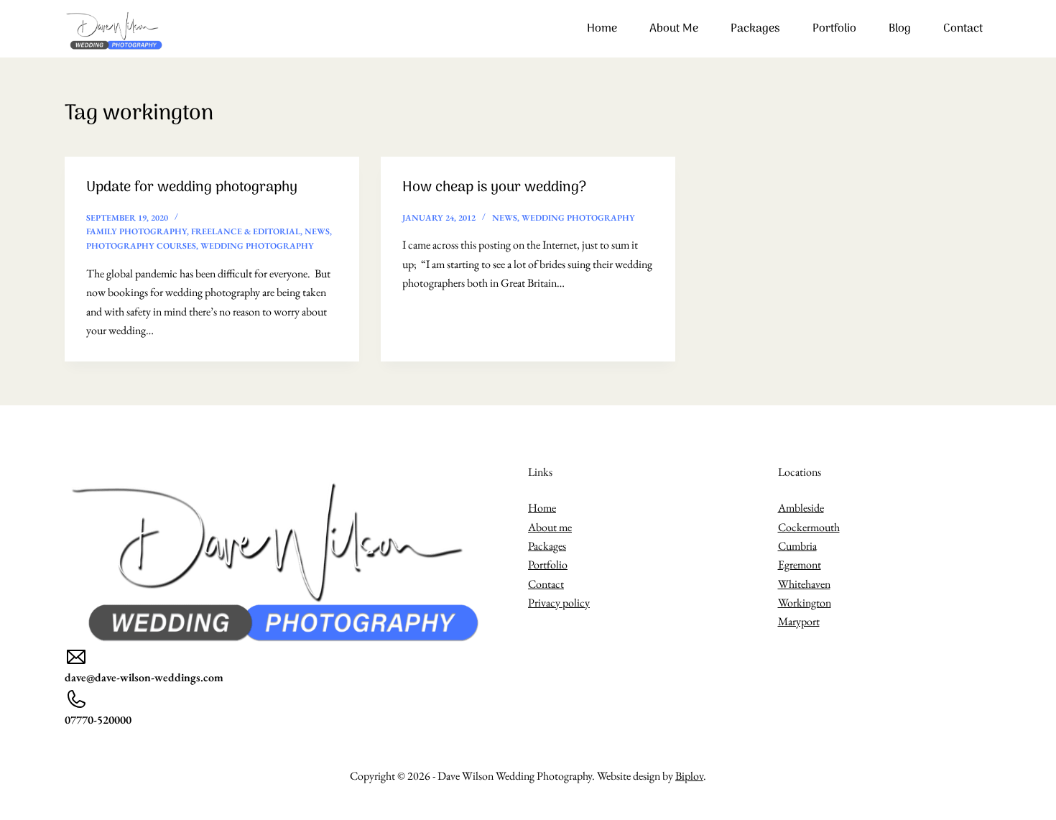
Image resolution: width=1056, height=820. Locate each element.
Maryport (799, 621)
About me (673, 28)
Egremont (799, 564)
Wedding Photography (257, 246)
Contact (963, 28)
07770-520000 (98, 719)
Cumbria (797, 545)
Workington (804, 602)
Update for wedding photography (191, 187)
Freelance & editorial (245, 231)
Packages (755, 28)
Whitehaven (804, 583)
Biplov (689, 775)
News (317, 231)
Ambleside (801, 507)
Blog (900, 28)
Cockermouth (809, 527)
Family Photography (136, 231)
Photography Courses (141, 246)
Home (602, 28)
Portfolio (834, 28)
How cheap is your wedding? (494, 187)
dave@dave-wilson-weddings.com (144, 677)
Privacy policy (559, 602)
